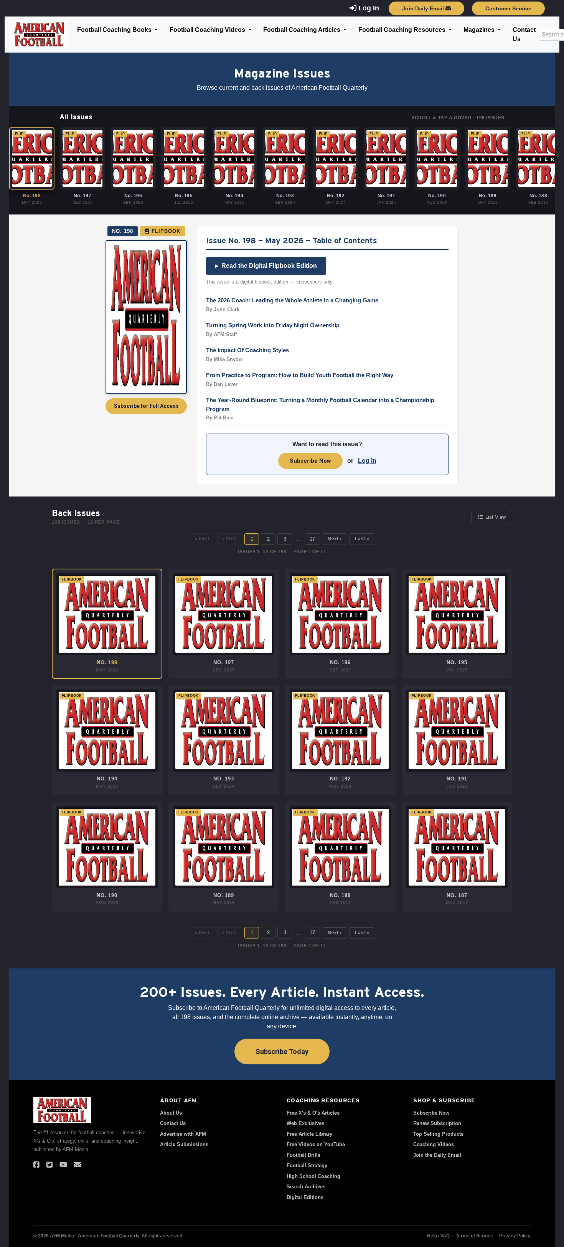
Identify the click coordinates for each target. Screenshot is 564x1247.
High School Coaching (313, 1176)
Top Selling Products (438, 1134)
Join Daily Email (423, 8)
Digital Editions (305, 1197)
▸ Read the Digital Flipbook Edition (266, 265)
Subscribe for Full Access (146, 406)
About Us (171, 1113)
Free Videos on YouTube (316, 1144)
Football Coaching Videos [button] (208, 29)
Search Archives (306, 1186)
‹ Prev (230, 538)
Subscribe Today (282, 1051)
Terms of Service (474, 1236)
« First (202, 538)
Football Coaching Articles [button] (302, 29)
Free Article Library (309, 1134)
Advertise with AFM (183, 1134)
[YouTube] (63, 1165)
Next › (334, 538)
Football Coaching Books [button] (115, 29)
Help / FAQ (438, 1236)
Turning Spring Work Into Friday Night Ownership (273, 325)
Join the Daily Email (437, 1155)
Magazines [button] (479, 29)
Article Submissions (184, 1144)
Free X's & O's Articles (313, 1113)
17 (312, 539)
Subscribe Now (310, 460)
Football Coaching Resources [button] (402, 29)
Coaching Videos (433, 1144)
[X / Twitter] (49, 1165)
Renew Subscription (437, 1123)
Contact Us (524, 34)
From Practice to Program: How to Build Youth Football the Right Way (299, 375)
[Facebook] (36, 1165)
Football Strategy (307, 1165)
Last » (362, 538)
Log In (367, 460)
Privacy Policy (515, 1236)
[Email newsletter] (77, 1165)
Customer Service (508, 8)
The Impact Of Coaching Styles (247, 350)
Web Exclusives (305, 1123)
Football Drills (303, 1155)
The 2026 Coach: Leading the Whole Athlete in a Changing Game (292, 300)
